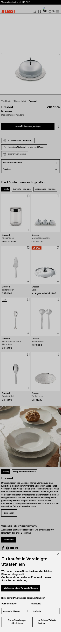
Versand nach (9, 603)
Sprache (36, 603)
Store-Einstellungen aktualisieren (17, 621)
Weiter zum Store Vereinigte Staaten (21, 588)
